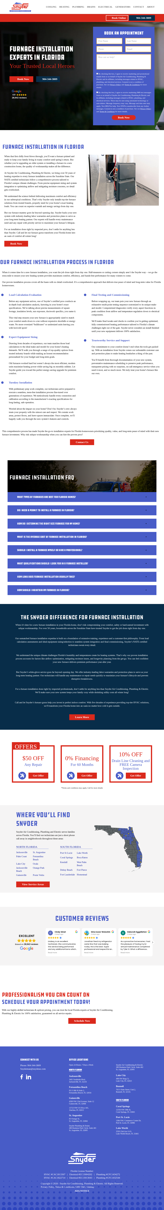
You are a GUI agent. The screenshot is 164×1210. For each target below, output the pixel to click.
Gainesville (21, 875)
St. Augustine (39, 852)
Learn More (82, 717)
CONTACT (138, 7)
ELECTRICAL (105, 7)
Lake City (20, 863)
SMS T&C (80, 1187)
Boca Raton (82, 857)
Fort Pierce (82, 870)
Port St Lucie (66, 853)
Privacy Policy (115, 85)
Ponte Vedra (38, 875)
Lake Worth (82, 853)
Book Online (119, 17)
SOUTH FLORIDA (70, 846)
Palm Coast (21, 856)
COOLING (51, 7)
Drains (91, 7)
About (151, 7)
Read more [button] (52, 953)
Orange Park (38, 868)
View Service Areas (33, 884)
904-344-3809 (143, 17)
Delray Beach (66, 870)
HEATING (64, 7)
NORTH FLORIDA (26, 846)
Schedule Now (82, 1020)
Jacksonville (21, 852)
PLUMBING (78, 7)
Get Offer (38, 775)
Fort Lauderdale (67, 874)
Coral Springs (66, 857)
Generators (122, 7)
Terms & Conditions (132, 85)
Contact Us (82, 442)
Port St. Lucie (123, 1117)
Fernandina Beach (78, 1087)
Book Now (23, 79)
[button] (152, 942)
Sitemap (90, 1187)
